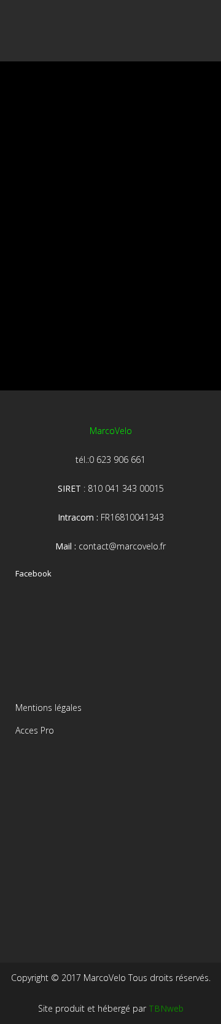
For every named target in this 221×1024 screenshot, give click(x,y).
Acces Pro (34, 730)
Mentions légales (48, 707)
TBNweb (166, 1008)
